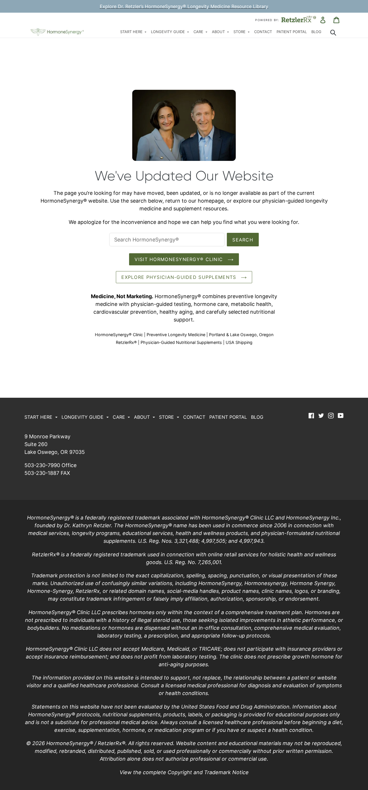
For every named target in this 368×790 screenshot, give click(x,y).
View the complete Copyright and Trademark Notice (184, 772)
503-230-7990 (42, 465)
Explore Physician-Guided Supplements (179, 277)
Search (242, 240)
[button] (133, 32)
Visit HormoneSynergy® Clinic (180, 259)
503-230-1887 (41, 473)
